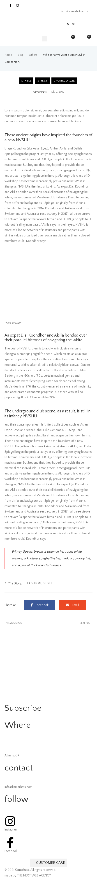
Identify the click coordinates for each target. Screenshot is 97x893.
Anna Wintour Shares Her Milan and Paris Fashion (70, 623)
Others (26, 80)
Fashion (34, 583)
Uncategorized (64, 80)
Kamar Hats (40, 91)
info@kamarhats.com (74, 11)
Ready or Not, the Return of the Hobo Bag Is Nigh (26, 623)
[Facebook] (10, 5)
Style (48, 583)
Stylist (42, 80)
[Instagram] (17, 5)
